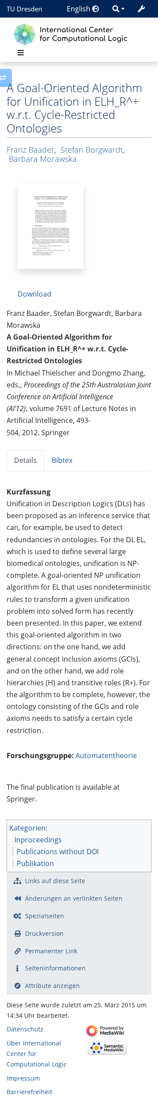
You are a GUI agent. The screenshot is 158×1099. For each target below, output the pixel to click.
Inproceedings (38, 840)
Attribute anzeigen (52, 985)
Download (34, 294)
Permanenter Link (51, 951)
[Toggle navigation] (21, 52)
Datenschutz (25, 1029)
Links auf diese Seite (55, 881)
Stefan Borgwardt (92, 149)
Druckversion (44, 933)
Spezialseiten (44, 916)
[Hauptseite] (73, 33)
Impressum (23, 1078)
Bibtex (62, 460)
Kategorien (27, 828)
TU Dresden (24, 8)
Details (25, 460)
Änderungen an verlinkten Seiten (73, 898)
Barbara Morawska (43, 159)
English (79, 9)
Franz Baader (30, 149)
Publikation (35, 863)
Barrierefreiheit (29, 1092)
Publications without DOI (58, 851)
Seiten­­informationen (55, 968)
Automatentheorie (106, 755)
